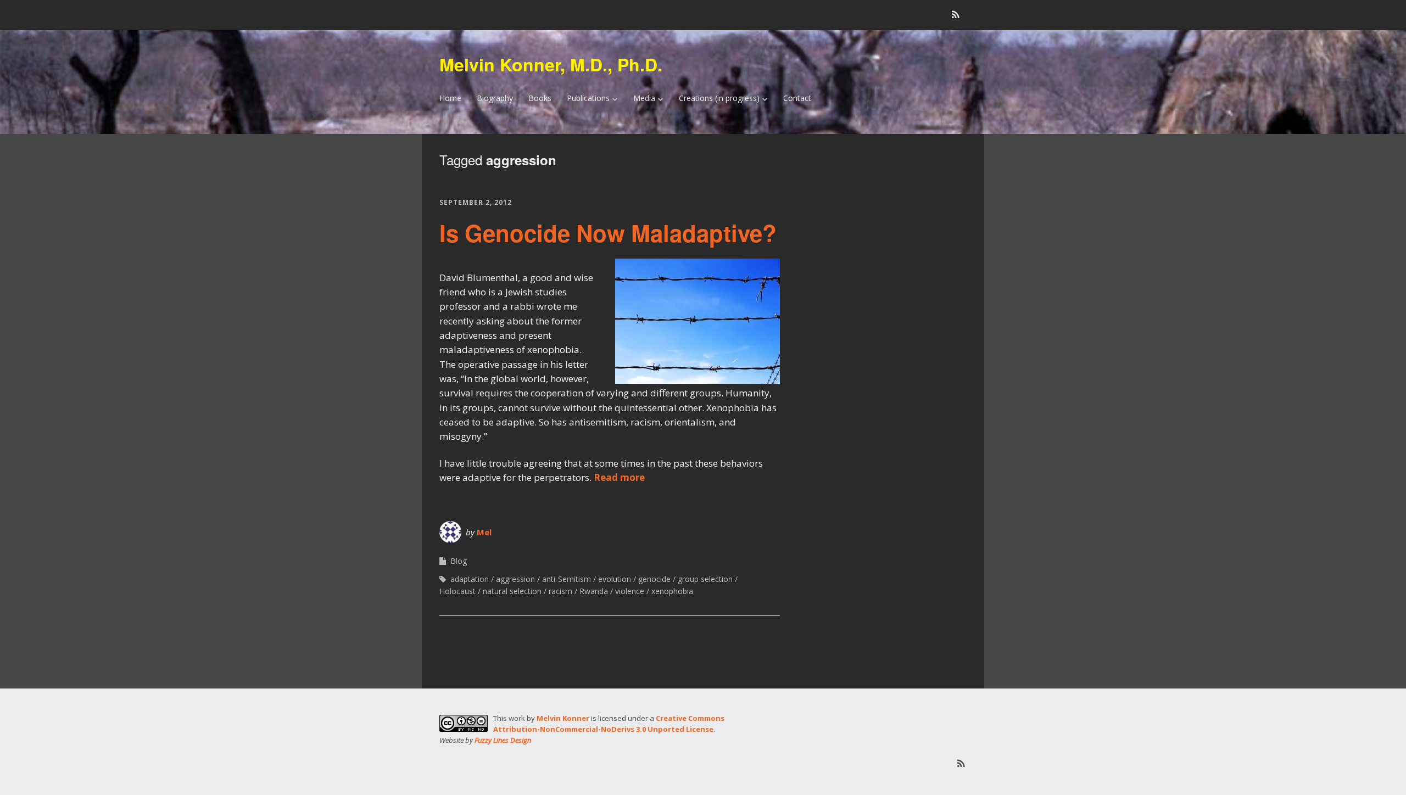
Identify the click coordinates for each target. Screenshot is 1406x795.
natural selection (512, 591)
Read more (619, 477)
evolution (614, 579)
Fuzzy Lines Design (503, 740)
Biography (495, 98)
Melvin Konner (563, 718)
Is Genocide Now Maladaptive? (608, 232)
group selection (705, 579)
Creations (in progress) (719, 98)
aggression (515, 579)
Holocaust (457, 591)
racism (560, 591)
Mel (484, 532)
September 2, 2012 (475, 202)
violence (629, 591)
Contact (797, 98)
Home (450, 98)
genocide (654, 579)
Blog (458, 561)
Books (539, 98)
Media (644, 98)
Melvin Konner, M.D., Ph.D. (550, 64)
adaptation (469, 579)
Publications (588, 98)
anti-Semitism (566, 579)
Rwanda (593, 591)
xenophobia (672, 591)
